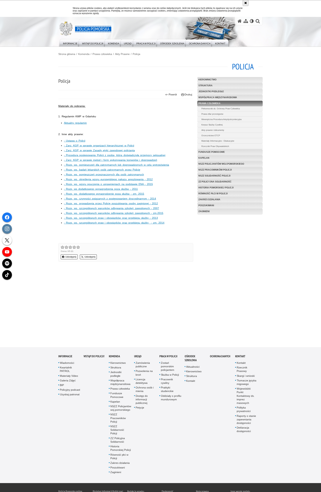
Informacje (65, 357)
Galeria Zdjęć (68, 380)
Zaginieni (204, 211)
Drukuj (188, 94)
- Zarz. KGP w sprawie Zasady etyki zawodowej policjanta (99, 150)
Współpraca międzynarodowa (217, 97)
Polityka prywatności (244, 409)
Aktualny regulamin (75, 122)
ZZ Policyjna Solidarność (214, 181)
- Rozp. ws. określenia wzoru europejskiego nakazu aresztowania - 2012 (108, 179)
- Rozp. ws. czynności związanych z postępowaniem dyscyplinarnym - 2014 (110, 198)
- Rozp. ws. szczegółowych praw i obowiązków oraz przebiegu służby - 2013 (111, 217)
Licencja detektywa (141, 381)
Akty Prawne (122, 54)
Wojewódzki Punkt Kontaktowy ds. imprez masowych (245, 396)
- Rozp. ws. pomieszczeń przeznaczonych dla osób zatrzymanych (104, 174)
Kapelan (203, 158)
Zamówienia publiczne (143, 365)
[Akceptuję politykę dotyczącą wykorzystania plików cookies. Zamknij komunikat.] (245, 3)
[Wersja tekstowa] (252, 21)
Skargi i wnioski (246, 376)
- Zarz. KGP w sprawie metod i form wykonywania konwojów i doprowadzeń (110, 159)
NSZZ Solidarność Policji (214, 175)
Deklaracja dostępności (244, 429)
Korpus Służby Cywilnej (212, 125)
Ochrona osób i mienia (145, 389)
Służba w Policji (170, 374)
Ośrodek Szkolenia (191, 358)
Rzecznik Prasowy (242, 369)
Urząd (138, 357)
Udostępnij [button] (70, 257)
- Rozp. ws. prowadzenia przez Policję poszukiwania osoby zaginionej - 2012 (111, 203)
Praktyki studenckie (167, 389)
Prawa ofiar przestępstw (212, 114)
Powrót (173, 94)
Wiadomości (67, 363)
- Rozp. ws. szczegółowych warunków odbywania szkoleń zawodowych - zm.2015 (113, 213)
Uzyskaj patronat (70, 394)
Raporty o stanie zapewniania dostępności (246, 420)
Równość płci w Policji (213, 193)
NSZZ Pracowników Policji (215, 170)
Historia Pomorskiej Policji (216, 187)
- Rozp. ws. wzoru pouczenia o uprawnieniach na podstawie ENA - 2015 (108, 184)
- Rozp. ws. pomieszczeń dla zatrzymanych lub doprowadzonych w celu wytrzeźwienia (116, 164)
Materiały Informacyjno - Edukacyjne (217, 141)
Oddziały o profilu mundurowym (171, 398)
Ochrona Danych (220, 357)
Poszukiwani (206, 205)
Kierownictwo (207, 79)
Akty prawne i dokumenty (212, 130)
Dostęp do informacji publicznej (142, 400)
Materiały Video (69, 376)
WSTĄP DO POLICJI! (94, 357)
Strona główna (66, 54)
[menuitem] (70, 43)
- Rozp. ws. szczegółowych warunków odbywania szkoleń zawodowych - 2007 (111, 208)
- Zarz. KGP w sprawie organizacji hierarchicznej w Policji (99, 145)
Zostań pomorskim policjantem (167, 367)
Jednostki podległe (211, 91)
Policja (136, 54)
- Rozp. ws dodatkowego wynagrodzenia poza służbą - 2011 (101, 188)
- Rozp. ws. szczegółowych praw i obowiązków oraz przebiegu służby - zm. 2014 (114, 222)
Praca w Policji (168, 357)
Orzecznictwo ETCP (210, 135)
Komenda (84, 54)
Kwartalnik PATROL (66, 369)
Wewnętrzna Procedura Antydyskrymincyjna (221, 119)
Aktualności (193, 367)
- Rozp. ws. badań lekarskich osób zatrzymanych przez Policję (102, 169)
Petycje (140, 407)
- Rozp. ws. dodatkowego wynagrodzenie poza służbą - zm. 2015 (104, 193)
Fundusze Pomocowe (211, 152)
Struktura (205, 85)
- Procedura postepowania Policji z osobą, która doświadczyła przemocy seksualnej (114, 155)
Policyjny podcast (70, 390)
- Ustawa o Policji (74, 140)
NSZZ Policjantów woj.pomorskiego (221, 164)
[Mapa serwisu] (246, 21)
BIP (62, 385)
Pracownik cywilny (167, 381)
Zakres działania (209, 199)
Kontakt (190, 381)
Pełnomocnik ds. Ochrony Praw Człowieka (220, 108)
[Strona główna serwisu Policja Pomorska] (240, 21)
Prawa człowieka (102, 54)
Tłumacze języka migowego (246, 382)
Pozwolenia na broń (144, 373)
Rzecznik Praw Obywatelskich (215, 146)
